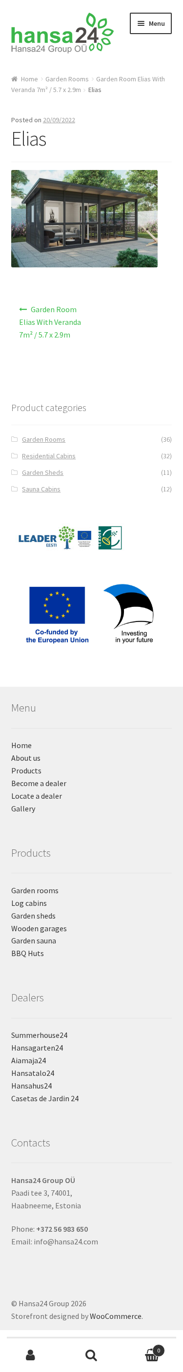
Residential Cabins (49, 455)
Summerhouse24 (39, 1035)
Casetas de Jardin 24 (45, 1098)
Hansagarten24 (37, 1047)
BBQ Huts (27, 953)
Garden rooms (35, 890)
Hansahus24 (31, 1085)
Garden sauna (33, 940)
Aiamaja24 (28, 1060)
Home (29, 79)
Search (91, 1355)
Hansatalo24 (32, 1073)
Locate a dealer (36, 796)
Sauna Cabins (41, 489)
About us (26, 758)
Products (26, 770)
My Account (30, 1355)
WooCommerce (116, 1316)
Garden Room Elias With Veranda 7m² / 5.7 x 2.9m (50, 321)
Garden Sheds (42, 472)
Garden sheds (33, 916)
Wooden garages (39, 928)
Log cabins (29, 903)
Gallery (23, 808)
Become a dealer (38, 783)
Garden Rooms (67, 79)
